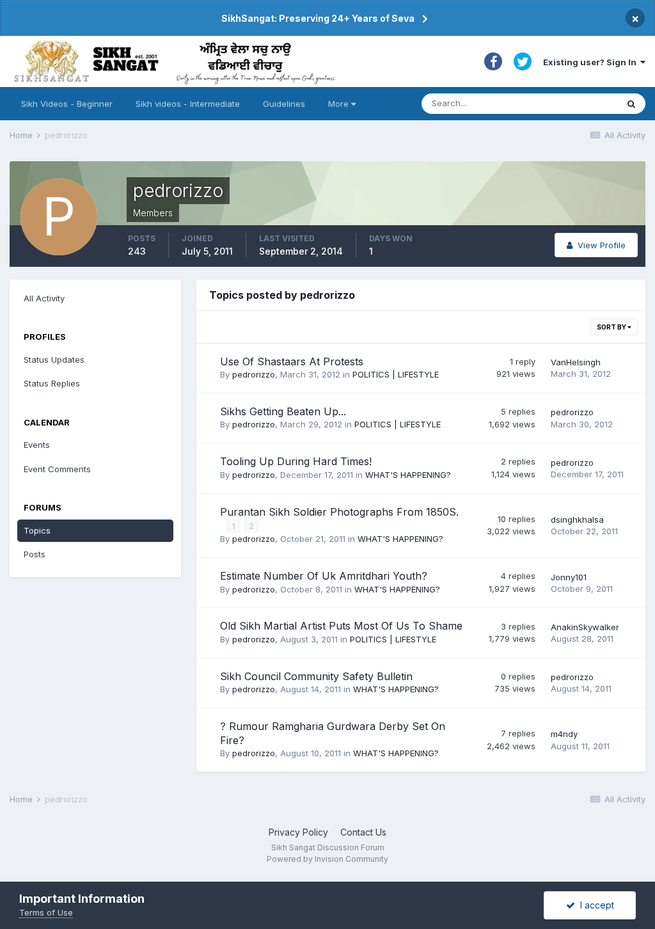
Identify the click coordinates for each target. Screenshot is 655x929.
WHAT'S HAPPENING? (408, 475)
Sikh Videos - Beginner (67, 104)
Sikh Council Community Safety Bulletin (316, 676)
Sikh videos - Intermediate (188, 104)
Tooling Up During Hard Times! (296, 461)
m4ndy (564, 734)
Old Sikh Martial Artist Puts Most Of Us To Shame (341, 625)
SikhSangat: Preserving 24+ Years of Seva (317, 18)
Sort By (612, 327)
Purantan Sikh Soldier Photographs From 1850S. (339, 511)
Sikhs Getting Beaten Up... (283, 411)
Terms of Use (46, 912)
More (338, 104)
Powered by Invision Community (327, 859)
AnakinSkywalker (585, 627)
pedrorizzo (253, 374)
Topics (37, 530)
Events (37, 445)
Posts (34, 554)
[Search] (631, 103)
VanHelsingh (576, 362)
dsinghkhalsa (577, 519)
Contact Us (363, 832)
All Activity (44, 298)
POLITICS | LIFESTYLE (395, 374)
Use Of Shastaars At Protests (291, 361)
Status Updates (54, 359)
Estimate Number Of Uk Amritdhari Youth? (323, 575)
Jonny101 (569, 577)
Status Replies (52, 383)
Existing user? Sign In (591, 62)
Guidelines (284, 104)
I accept (594, 905)
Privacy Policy (298, 832)
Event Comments (57, 469)
